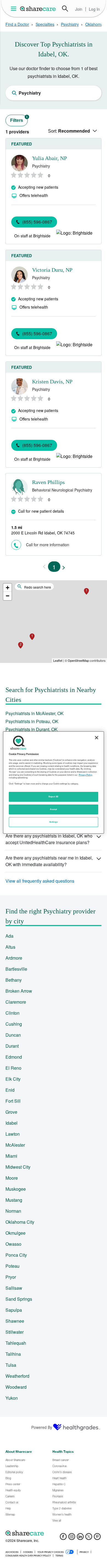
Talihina (13, 1354)
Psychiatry (70, 24)
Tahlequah (15, 1343)
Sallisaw (13, 1288)
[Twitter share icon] (89, 1538)
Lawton (12, 1134)
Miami (11, 1156)
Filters (19, 119)
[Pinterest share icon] (97, 1538)
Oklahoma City (19, 1222)
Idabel (11, 1123)
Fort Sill (13, 1101)
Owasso (13, 1244)
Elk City (13, 1079)
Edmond (13, 1057)
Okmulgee (15, 1233)
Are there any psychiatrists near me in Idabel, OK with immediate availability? (49, 861)
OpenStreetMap (78, 660)
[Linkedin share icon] (80, 1538)
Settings (53, 821)
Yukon (11, 1398)
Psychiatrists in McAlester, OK (34, 713)
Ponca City (16, 1255)
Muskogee (15, 1189)
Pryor (10, 1277)
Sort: (69, 131)
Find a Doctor (17, 24)
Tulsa (10, 1365)
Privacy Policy (85, 774)
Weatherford (17, 1376)
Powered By (41, 1427)
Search (65, 8)
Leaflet (57, 660)
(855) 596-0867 (37, 222)
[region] (54, 782)
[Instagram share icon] (71, 1538)
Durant (12, 1046)
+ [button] (7, 587)
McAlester (15, 1145)
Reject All (53, 796)
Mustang (13, 1200)
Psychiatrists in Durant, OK (31, 729)
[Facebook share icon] (63, 1538)
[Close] (97, 738)
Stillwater (14, 1332)
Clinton (12, 1013)
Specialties (45, 24)
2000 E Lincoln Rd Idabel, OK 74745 (43, 533)
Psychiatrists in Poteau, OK (31, 721)
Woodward (16, 1387)
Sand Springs (18, 1299)
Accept (53, 809)
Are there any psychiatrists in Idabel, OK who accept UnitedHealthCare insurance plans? (48, 839)
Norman (13, 1211)
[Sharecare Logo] (38, 8)
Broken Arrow (18, 991)
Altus (10, 947)
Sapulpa (13, 1310)
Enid (10, 1090)
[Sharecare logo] (53, 1533)
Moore (11, 1178)
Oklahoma (94, 24)
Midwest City (17, 1167)
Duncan (13, 1035)
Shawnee (14, 1321)
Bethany (13, 980)
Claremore (15, 1002)
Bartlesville (16, 969)
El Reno (13, 1068)
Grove (11, 1112)
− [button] (7, 595)
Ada (9, 936)
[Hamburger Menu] (15, 8)
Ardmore (13, 958)
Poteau (12, 1266)
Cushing (13, 1024)
